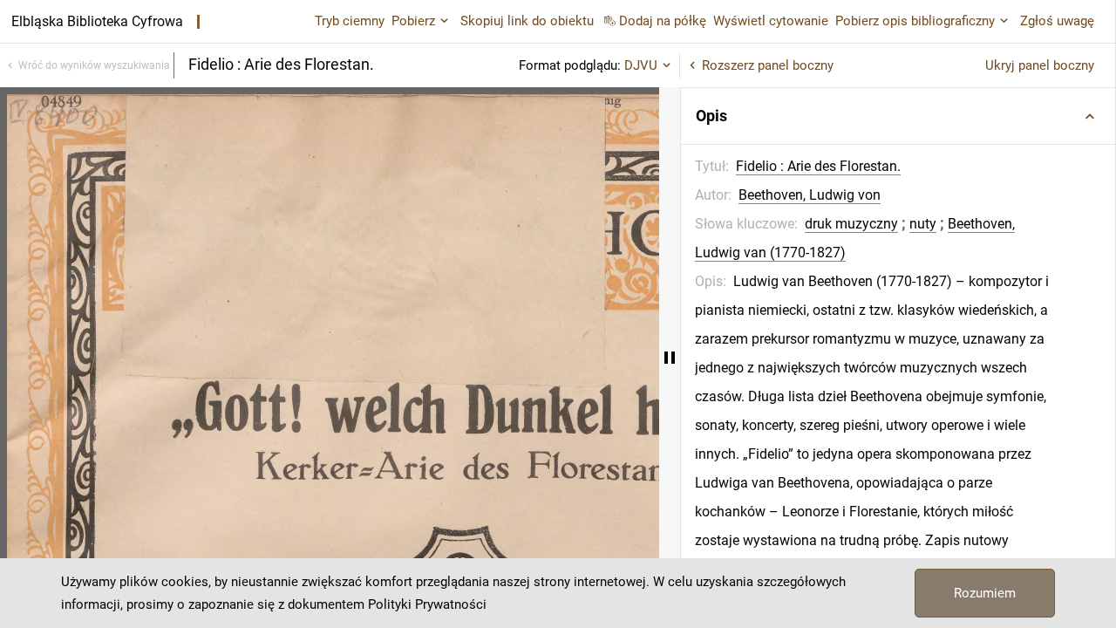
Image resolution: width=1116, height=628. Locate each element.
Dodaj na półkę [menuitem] (662, 21)
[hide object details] (669, 357)
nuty (922, 223)
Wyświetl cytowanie (770, 21)
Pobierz (413, 21)
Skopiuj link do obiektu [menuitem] (527, 21)
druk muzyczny (851, 223)
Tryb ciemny (349, 21)
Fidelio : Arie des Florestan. (818, 166)
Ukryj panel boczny (1039, 65)
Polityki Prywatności (427, 604)
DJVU (640, 65)
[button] (898, 116)
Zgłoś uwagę (1057, 21)
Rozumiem (985, 593)
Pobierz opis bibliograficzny (915, 21)
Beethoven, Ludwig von (809, 195)
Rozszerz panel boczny (768, 65)
